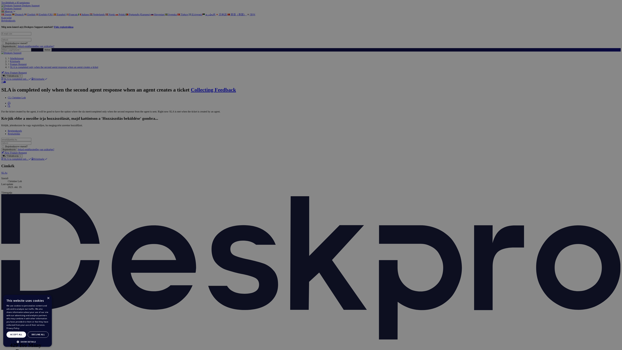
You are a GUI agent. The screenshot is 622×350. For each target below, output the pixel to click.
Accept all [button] (16, 334)
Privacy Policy (12, 328)
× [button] (48, 298)
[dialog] (27, 321)
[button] (27, 342)
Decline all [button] (38, 334)
